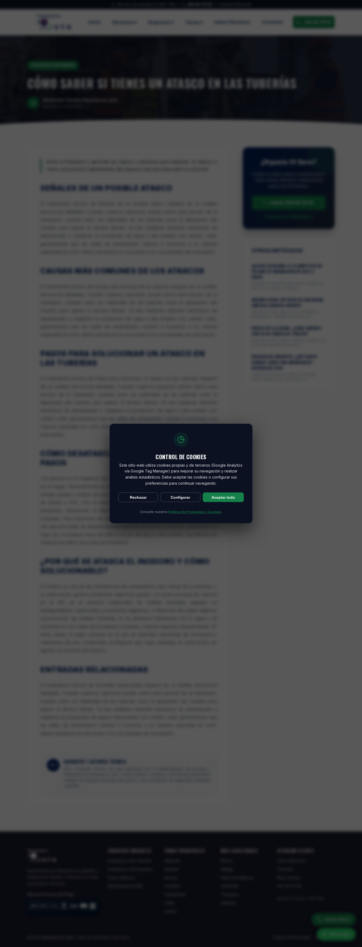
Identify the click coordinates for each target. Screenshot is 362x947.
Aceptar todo (223, 497)
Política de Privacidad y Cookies (194, 512)
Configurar (180, 497)
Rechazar (138, 497)
